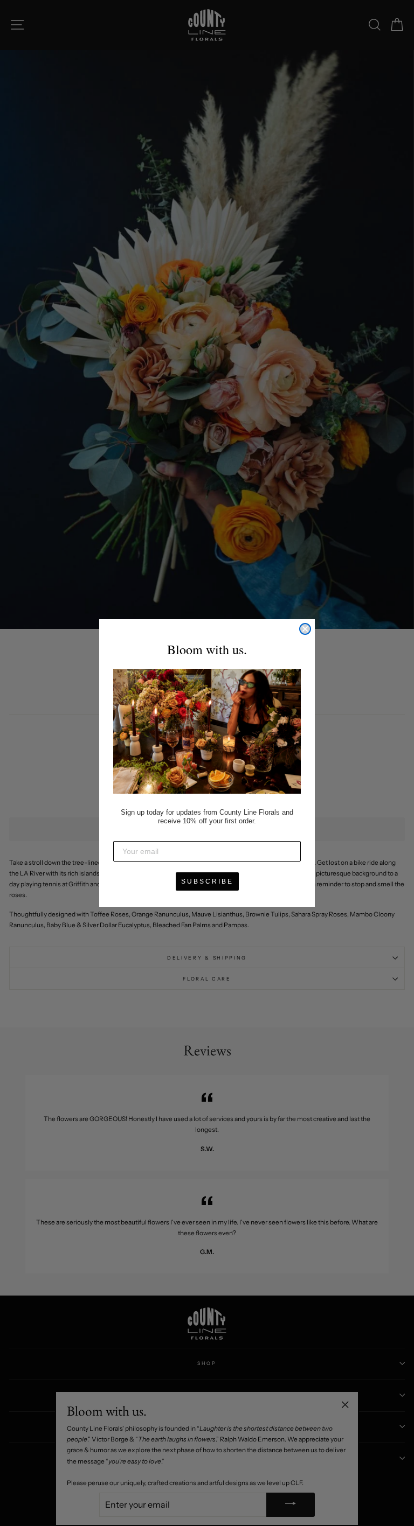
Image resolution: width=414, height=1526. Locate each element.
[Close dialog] (305, 629)
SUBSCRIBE (207, 881)
